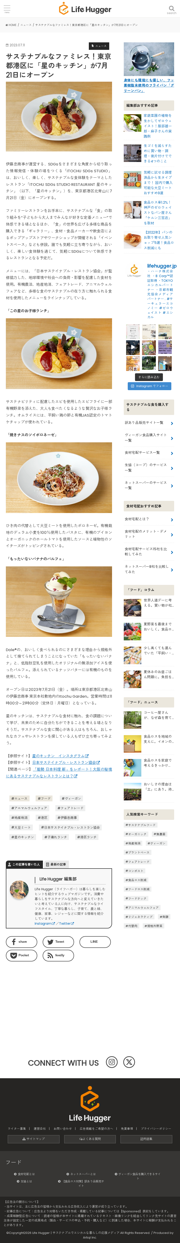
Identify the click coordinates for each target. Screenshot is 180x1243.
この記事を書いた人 (26, 864)
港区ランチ (88, 837)
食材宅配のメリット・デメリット (146, 534)
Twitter (65, 923)
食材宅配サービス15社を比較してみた (146, 551)
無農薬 (160, 834)
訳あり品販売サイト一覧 (144, 422)
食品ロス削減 (137, 880)
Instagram (43, 923)
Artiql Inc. (90, 1237)
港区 (44, 817)
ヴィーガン (73, 798)
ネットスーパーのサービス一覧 (146, 485)
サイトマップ (35, 1139)
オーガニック (137, 834)
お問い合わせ (63, 1129)
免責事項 (127, 1129)
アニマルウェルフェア (30, 808)
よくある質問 (91, 1139)
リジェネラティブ (140, 917)
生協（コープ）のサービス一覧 (146, 467)
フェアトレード (71, 808)
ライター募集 (17, 1129)
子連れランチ (57, 837)
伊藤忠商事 (68, 817)
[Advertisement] (31, 994)
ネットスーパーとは (83, 1174)
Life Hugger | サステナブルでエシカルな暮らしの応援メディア (76, 1233)
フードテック (137, 898)
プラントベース (139, 852)
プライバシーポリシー (156, 1129)
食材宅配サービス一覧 (142, 452)
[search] (171, 5)
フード (46, 798)
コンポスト (135, 871)
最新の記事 (58, 864)
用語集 (147, 1139)
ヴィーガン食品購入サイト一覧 (146, 438)
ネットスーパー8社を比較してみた (147, 569)
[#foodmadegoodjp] (165, 363)
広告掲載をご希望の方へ (96, 1129)
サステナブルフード (142, 825)
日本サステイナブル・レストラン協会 (64, 762)
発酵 (165, 917)
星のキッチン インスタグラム (58, 756)
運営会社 (40, 1129)
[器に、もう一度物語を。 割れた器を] (149, 331)
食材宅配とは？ (137, 519)
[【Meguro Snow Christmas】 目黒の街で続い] (133, 347)
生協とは (26, 1181)
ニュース (20, 798)
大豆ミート (22, 827)
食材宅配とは (26, 1174)
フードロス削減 (139, 889)
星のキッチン (24, 837)
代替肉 (132, 926)
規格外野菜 (154, 926)
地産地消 (20, 817)
